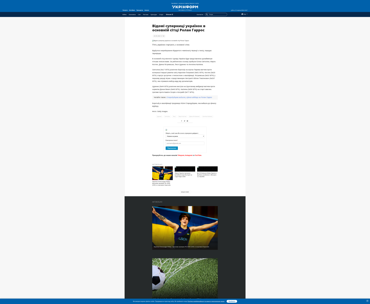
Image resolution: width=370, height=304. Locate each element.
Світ (139, 14)
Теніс (174, 116)
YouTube (198, 155)
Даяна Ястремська (194, 116)
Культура (154, 14)
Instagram (188, 155)
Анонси (147, 10)
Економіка (132, 14)
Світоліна (167, 116)
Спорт (161, 14)
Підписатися (171, 148)
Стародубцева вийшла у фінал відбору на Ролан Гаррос (189, 97)
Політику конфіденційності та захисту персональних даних (206, 301)
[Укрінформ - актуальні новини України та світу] (185, 7)
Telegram (181, 155)
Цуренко (159, 116)
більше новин (185, 192)
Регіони (145, 14)
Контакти (200, 14)
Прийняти (232, 301)
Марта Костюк (182, 116)
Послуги (125, 10)
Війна (125, 14)
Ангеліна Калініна (207, 116)
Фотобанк (132, 10)
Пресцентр (139, 10)
